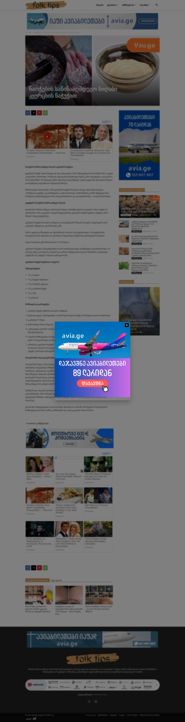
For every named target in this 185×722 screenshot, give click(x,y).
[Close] (126, 325)
